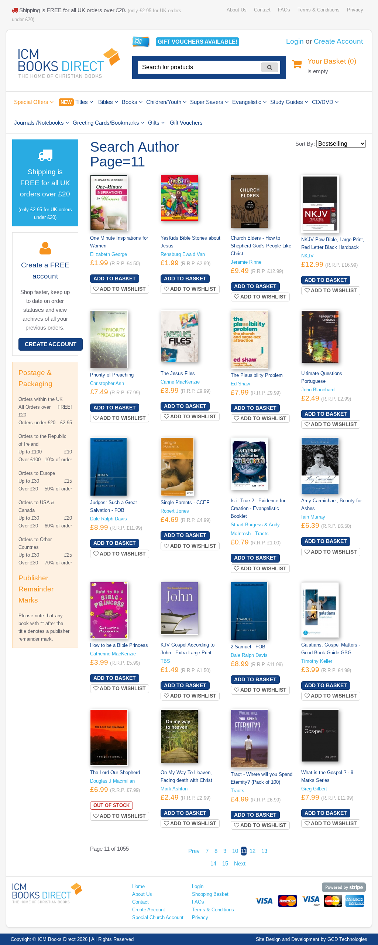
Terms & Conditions (319, 10)
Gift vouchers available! (197, 41)
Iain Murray (313, 517)
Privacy (355, 10)
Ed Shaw (240, 384)
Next (239, 863)
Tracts (237, 790)
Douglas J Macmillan (112, 781)
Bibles (106, 102)
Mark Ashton (174, 789)
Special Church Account (157, 917)
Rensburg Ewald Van (183, 254)
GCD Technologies (347, 939)
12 (252, 851)
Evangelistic (247, 102)
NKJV (307, 256)
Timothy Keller (316, 661)
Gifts (154, 122)
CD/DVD (323, 102)
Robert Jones (175, 511)
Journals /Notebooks (39, 122)
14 (213, 863)
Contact (262, 10)
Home (138, 886)
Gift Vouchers (186, 122)
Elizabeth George (108, 254)
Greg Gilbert (314, 789)
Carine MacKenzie (180, 382)
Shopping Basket (210, 894)
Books (130, 102)
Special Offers (32, 102)
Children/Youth (164, 102)
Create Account (338, 41)
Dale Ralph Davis (108, 519)
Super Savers (207, 102)
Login (295, 41)
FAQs (284, 10)
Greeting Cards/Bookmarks (107, 122)
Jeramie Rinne (246, 262)
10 (235, 851)
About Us (237, 10)
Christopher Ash (107, 383)
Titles (75, 102)
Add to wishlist (122, 289)
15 (225, 863)
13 (264, 851)
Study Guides (287, 102)
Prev (194, 851)
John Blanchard (317, 389)
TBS (165, 661)
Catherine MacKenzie (113, 654)
